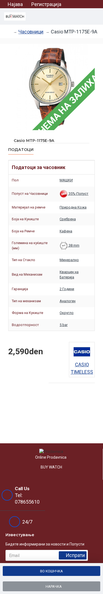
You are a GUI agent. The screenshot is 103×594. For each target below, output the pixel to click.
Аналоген (68, 301)
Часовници (30, 32)
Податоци (21, 149)
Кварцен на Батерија (69, 274)
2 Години (67, 289)
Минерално (69, 260)
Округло (67, 313)
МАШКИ (66, 180)
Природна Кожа (73, 207)
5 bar (64, 325)
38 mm (73, 245)
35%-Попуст (78, 194)
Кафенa (66, 231)
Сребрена (68, 219)
